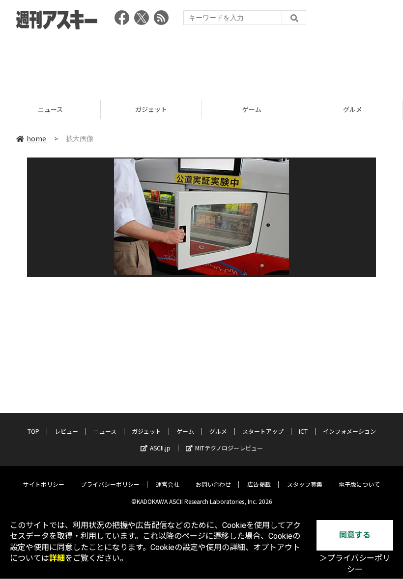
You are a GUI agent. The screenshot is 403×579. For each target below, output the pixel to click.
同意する (355, 535)
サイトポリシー (43, 484)
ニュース (104, 431)
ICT (303, 431)
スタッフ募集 (304, 484)
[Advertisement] (201, 61)
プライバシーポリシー (110, 484)
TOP (33, 431)
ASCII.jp (160, 448)
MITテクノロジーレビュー (229, 448)
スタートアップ (263, 431)
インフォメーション (349, 431)
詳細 (57, 558)
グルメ (288, 109)
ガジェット (87, 109)
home (36, 138)
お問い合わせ (213, 484)
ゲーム (188, 109)
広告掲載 (259, 484)
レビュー (66, 431)
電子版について (359, 484)
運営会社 (167, 484)
